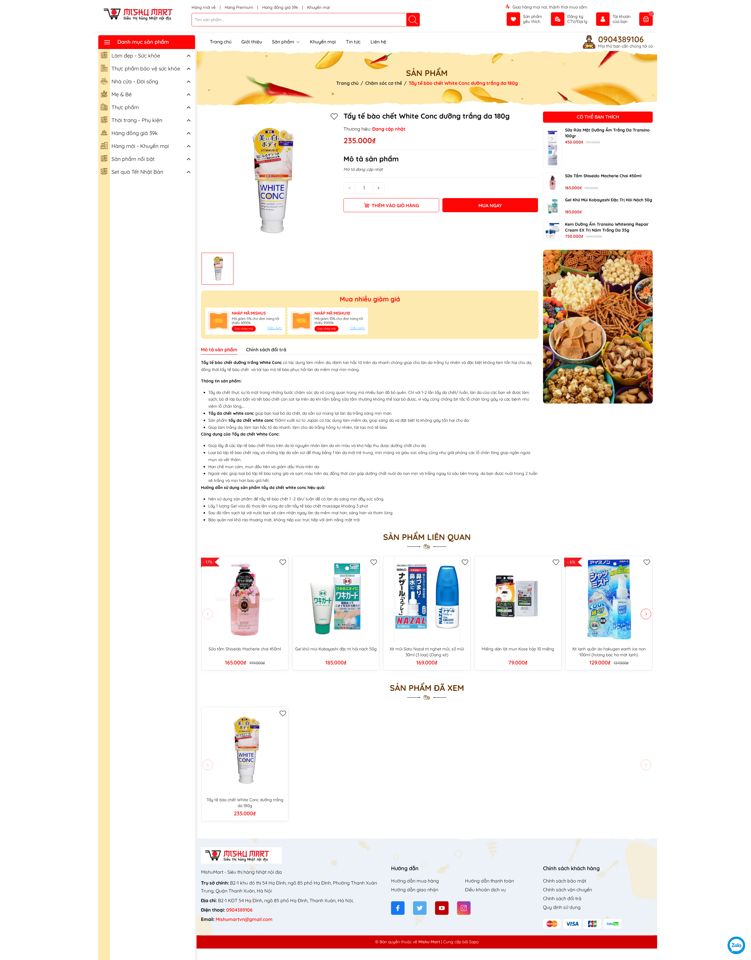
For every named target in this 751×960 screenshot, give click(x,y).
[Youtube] (442, 908)
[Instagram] (464, 908)
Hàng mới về (204, 7)
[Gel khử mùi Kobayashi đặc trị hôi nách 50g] (552, 206)
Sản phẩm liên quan (427, 537)
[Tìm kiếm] (413, 19)
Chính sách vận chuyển (567, 889)
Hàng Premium (239, 7)
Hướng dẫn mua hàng (415, 881)
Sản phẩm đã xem (427, 688)
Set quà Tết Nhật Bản (137, 171)
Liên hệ (378, 42)
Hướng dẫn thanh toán (489, 881)
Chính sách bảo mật (564, 881)
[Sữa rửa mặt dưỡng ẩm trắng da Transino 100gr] (552, 147)
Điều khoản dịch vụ (485, 889)
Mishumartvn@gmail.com (244, 919)
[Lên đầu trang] (744, 925)
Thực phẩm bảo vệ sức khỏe (145, 68)
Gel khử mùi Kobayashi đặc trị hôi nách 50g (608, 200)
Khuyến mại (318, 7)
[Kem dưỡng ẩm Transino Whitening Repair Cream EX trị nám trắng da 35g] (552, 230)
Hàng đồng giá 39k (280, 7)
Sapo (473, 941)
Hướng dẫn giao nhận (414, 889)
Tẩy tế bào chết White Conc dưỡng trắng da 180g (245, 802)
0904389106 (621, 39)
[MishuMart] (143, 14)
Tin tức (353, 42)
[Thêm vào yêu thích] (334, 116)
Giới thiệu (251, 42)
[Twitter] (420, 908)
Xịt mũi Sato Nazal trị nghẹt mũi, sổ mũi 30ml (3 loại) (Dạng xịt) (427, 651)
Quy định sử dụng (562, 907)
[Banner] (598, 326)
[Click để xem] (270, 181)
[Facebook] (398, 908)
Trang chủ (220, 42)
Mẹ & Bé (121, 94)
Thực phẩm (125, 107)
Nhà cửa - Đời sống (134, 81)
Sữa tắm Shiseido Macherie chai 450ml (603, 175)
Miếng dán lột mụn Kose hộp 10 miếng (518, 649)
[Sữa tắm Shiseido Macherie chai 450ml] (552, 182)
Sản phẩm (283, 42)
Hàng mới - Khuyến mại (140, 146)
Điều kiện (275, 328)
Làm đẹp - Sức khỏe (135, 55)
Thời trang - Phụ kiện (136, 120)
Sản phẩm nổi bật (133, 159)
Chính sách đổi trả (562, 898)
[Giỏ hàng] (646, 19)
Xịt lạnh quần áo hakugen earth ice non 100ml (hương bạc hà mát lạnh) (609, 651)
